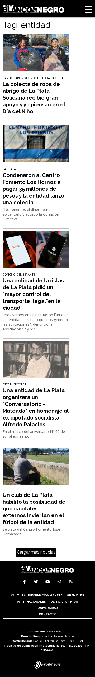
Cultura (18, 595)
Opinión (71, 601)
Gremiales (75, 595)
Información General (46, 595)
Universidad (47, 608)
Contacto (47, 614)
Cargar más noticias (36, 552)
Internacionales (31, 601)
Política (55, 601)
